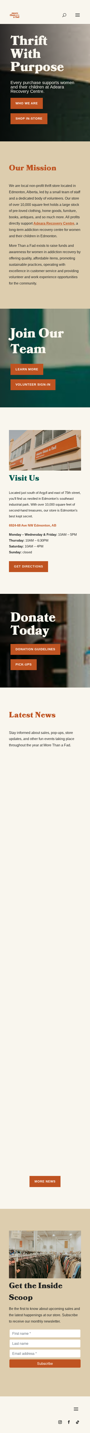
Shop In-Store (29, 118)
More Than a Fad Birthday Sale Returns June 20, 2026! (41, 821)
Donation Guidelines (35, 649)
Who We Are (27, 103)
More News (45, 1181)
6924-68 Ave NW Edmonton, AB (32, 525)
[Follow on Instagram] (60, 1422)
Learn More (27, 369)
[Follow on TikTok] (77, 1422)
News (46, 833)
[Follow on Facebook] (68, 1422)
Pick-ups (24, 664)
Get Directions (28, 566)
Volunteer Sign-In (33, 384)
